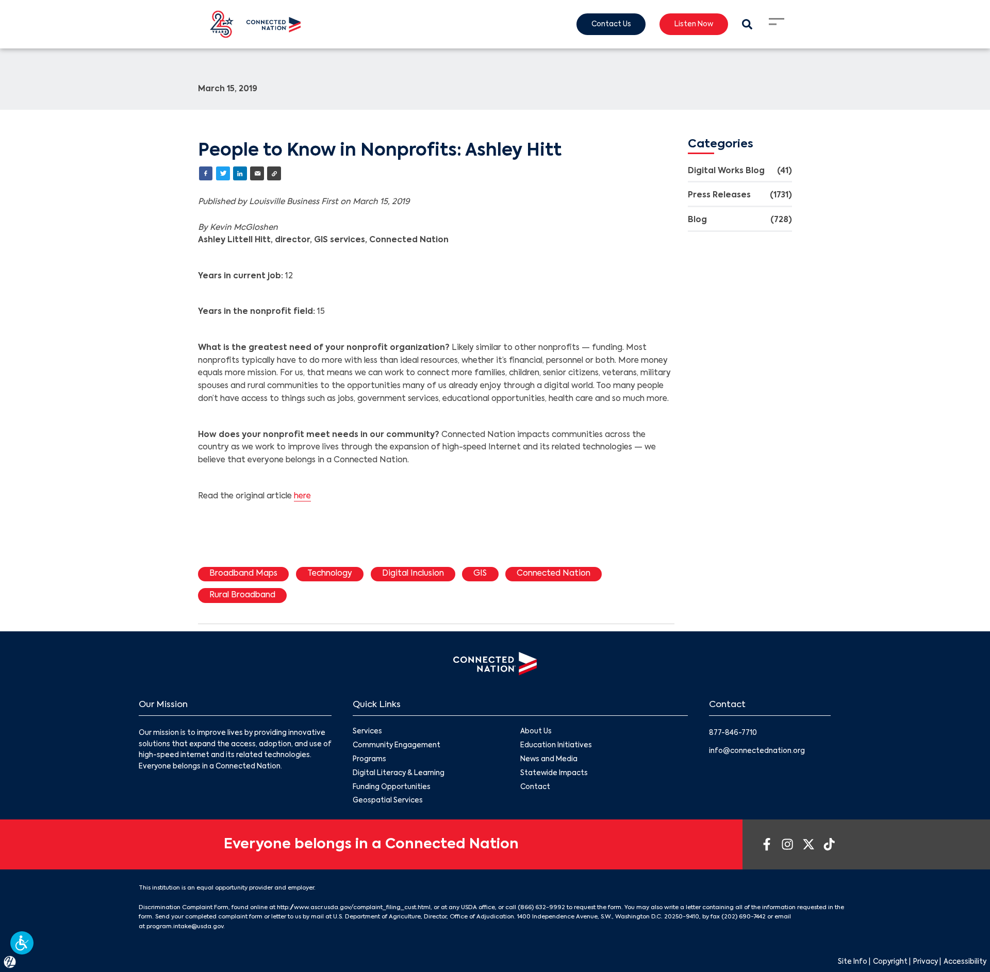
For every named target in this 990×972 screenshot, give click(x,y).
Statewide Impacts (554, 773)
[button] (22, 942)
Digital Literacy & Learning (398, 773)
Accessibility (965, 962)
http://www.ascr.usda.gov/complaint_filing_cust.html (354, 907)
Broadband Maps (243, 573)
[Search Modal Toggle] (747, 24)
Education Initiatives (556, 745)
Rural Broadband (242, 595)
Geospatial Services (388, 800)
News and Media (549, 759)
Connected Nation (553, 573)
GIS (480, 573)
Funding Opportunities (392, 787)
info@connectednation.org (757, 751)
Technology (329, 573)
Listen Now (693, 24)
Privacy (925, 962)
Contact (535, 787)
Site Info (852, 962)
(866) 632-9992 (541, 907)
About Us (536, 731)
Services (367, 731)
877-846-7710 (733, 733)
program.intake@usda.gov (184, 927)
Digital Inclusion (413, 573)
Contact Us (611, 24)
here (302, 496)
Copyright (890, 962)
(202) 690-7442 (743, 917)
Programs (369, 759)
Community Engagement (396, 745)
